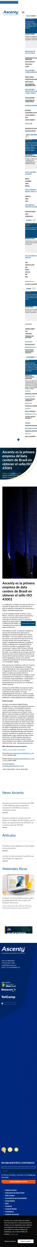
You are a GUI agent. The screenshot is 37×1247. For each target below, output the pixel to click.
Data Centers (10, 1195)
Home (4, 473)
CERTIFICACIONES (30, 211)
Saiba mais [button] (14, 1234)
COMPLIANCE (29, 216)
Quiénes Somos (11, 1190)
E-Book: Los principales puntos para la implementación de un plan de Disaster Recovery (18, 900)
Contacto (8, 1206)
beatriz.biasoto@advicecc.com (24, 758)
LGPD (26, 214)
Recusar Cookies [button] (10, 1241)
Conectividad (10, 1201)
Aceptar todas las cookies (28, 623)
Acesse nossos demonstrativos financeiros (29, 351)
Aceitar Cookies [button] (25, 1241)
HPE (26, 267)
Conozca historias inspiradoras (30, 399)
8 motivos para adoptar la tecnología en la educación (18, 847)
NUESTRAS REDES (30, 131)
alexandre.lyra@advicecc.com (24, 753)
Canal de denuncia (12, 1214)
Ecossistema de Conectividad (16, 1198)
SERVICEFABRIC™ (30, 97)
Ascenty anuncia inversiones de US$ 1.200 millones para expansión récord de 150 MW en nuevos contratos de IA (18, 806)
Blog (7, 1203)
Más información (29, 344)
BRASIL (27, 178)
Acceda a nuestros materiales (30, 417)
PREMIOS (27, 423)
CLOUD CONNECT (30, 115)
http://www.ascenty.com (25, 743)
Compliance (9, 1211)
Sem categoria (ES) (14, 473)
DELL (26, 276)
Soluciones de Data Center (14, 1193)
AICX (26, 117)
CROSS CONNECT (30, 119)
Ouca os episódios (30, 411)
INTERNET (28, 110)
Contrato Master (11, 1209)
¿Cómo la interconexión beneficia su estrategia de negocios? (18, 857)
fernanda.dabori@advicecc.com (13, 766)
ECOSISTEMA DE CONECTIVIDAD (30, 101)
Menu (23, 12)
